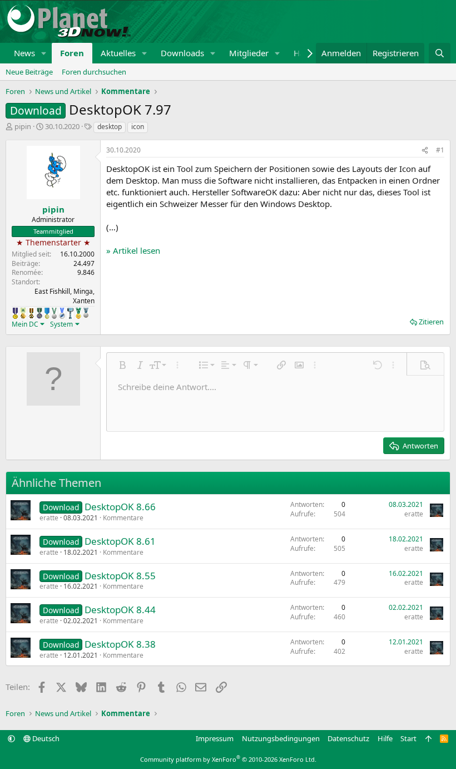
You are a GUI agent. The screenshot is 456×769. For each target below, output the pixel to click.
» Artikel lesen (133, 250)
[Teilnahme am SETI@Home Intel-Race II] (62, 313)
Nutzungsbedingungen (281, 738)
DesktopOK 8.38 (120, 644)
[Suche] (439, 53)
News (24, 52)
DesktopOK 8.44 (120, 609)
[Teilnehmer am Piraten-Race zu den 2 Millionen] (23, 313)
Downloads (182, 52)
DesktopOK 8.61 (120, 541)
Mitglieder (249, 52)
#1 (440, 150)
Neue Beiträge (29, 72)
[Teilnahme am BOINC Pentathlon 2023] (85, 313)
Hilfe (385, 738)
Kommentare (123, 517)
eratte (48, 517)
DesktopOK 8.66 (120, 506)
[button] (44, 53)
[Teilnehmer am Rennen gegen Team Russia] (31, 313)
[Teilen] (425, 150)
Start (408, 738)
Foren (72, 52)
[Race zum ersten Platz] (46, 313)
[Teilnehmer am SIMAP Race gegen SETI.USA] (15, 313)
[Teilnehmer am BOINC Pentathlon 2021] (78, 313)
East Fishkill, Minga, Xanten (64, 296)
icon (137, 126)
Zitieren (431, 322)
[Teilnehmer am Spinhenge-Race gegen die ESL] (39, 313)
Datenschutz (348, 738)
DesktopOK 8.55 (120, 575)
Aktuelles (118, 52)
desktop (109, 126)
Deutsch (45, 738)
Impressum (215, 738)
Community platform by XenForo (228, 759)
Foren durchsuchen (94, 72)
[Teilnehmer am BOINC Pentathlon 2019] (54, 313)
